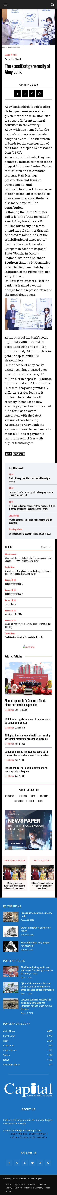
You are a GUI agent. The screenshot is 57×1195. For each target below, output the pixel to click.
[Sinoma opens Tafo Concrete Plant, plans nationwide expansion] (28, 678)
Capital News (10, 567)
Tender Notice (10, 604)
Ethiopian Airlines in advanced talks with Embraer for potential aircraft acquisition (27, 753)
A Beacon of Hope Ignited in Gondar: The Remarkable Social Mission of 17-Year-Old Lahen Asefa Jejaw (28, 559)
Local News (10, 55)
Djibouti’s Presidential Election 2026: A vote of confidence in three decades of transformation (37, 986)
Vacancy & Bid (10, 580)
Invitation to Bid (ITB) (13, 614)
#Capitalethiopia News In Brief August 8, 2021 (30, 533)
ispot (11, 474)
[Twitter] (25, 93)
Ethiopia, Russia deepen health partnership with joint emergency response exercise (27, 737)
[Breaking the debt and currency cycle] (10, 917)
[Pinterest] (32, 93)
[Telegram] (32, 1163)
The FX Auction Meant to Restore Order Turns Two (24, 637)
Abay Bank (19, 454)
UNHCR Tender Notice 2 (14, 594)
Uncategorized (15, 529)
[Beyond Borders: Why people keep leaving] (10, 946)
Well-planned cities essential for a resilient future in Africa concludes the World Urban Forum (32, 507)
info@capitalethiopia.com (28, 1130)
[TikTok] (40, 1163)
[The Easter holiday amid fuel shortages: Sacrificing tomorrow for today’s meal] (10, 971)
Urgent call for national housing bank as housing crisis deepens (26, 769)
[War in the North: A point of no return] (10, 931)
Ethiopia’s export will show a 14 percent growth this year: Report (42, 885)
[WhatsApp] (39, 93)
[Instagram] (17, 1163)
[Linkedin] (25, 1163)
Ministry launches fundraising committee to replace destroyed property (14, 885)
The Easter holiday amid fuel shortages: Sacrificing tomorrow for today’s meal (37, 970)
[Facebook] (17, 93)
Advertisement (11, 554)
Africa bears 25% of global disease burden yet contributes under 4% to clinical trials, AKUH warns (28, 572)
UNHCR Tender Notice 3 (14, 584)
